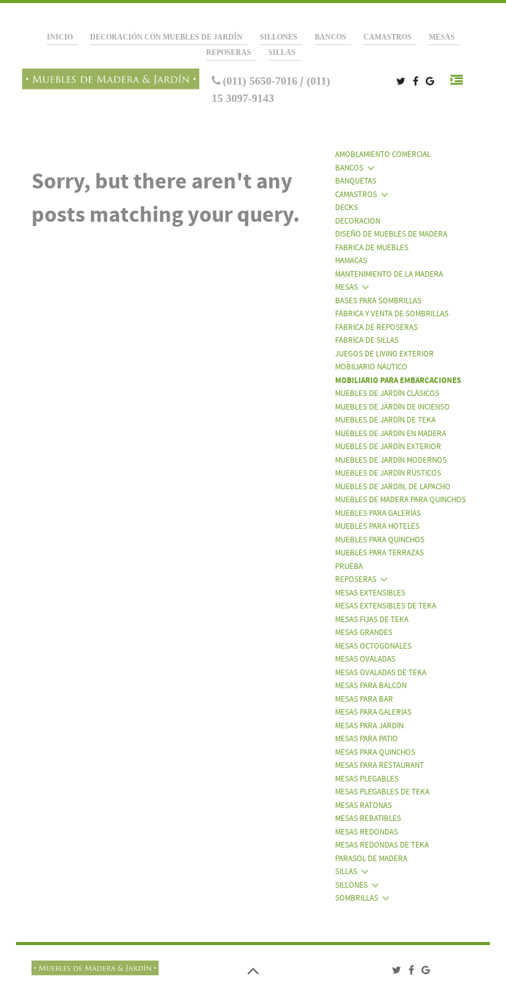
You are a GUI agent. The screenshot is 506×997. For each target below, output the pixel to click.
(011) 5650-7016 (260, 81)
